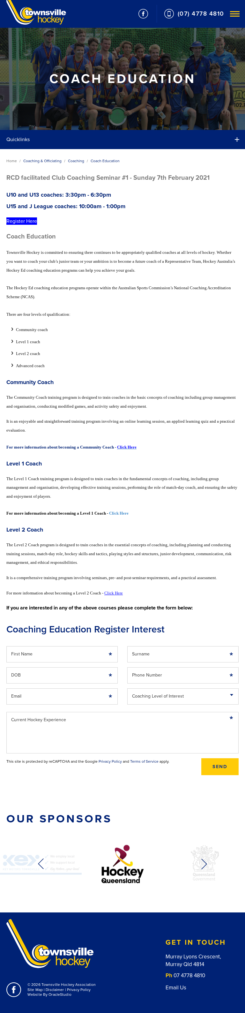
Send (219, 766)
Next (204, 864)
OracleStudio (59, 994)
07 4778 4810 (189, 975)
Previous (41, 864)
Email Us (176, 988)
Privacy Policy (110, 761)
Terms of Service (144, 761)
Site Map (35, 990)
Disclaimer (55, 990)
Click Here (119, 513)
